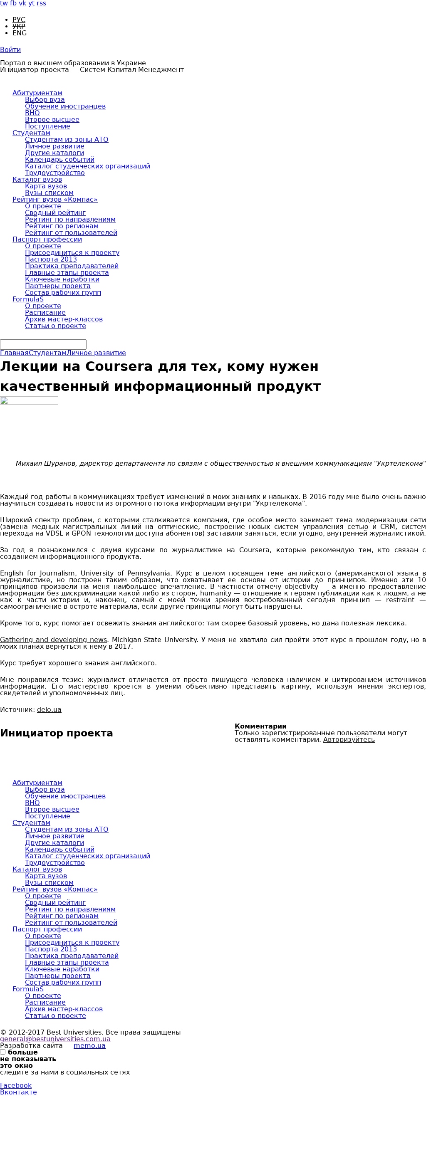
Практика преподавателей (72, 266)
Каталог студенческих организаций (87, 166)
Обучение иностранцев (65, 106)
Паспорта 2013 (51, 259)
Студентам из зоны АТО (67, 139)
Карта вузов (46, 186)
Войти (10, 50)
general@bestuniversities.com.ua (55, 1039)
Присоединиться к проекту (72, 253)
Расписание (45, 312)
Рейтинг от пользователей (71, 233)
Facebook (16, 1085)
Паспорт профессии (47, 239)
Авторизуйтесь (349, 739)
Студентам (31, 133)
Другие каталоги (54, 153)
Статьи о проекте (55, 326)
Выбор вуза (45, 100)
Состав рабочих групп (63, 292)
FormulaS (28, 299)
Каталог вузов (37, 179)
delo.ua (49, 710)
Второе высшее (52, 120)
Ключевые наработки (62, 279)
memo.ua (90, 1046)
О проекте (43, 206)
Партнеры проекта (58, 286)
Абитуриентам (37, 93)
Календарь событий (59, 159)
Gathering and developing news (53, 640)
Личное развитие (54, 146)
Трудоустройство (55, 173)
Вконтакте (18, 1092)
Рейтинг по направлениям (70, 219)
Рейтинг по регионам (62, 226)
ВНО (32, 113)
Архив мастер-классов (64, 319)
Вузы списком (49, 193)
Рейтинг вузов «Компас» (55, 199)
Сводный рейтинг (55, 213)
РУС (18, 20)
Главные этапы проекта (67, 273)
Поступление (47, 126)
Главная (14, 353)
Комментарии (261, 726)
